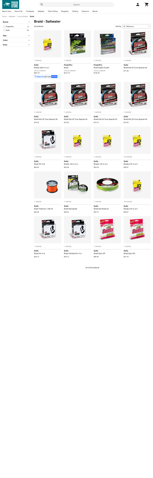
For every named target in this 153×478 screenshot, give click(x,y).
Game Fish (19, 11)
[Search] (41, 4)
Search (76, 4)
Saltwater (41, 11)
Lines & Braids (23, 16)
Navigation (65, 11)
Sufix (36, 65)
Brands (95, 11)
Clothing (75, 11)
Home (4, 16)
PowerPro (68, 65)
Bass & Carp (6, 11)
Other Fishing (53, 11)
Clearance (85, 11)
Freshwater (30, 11)
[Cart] (146, 4)
